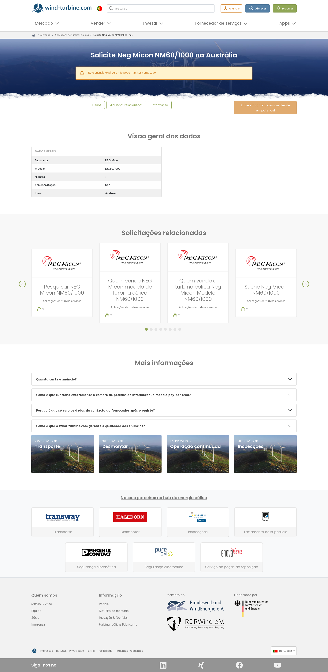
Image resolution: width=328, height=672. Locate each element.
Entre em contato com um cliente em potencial (265, 107)
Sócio (35, 617)
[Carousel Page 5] (165, 329)
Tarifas (90, 650)
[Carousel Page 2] (151, 329)
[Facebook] (239, 665)
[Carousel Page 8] (179, 329)
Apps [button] (284, 23)
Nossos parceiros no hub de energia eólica (164, 498)
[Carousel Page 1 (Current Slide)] (146, 329)
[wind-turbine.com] (33, 35)
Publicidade (105, 650)
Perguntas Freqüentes (129, 650)
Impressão (46, 650)
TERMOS (61, 650)
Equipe (36, 610)
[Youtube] (277, 665)
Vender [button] (98, 23)
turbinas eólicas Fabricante (118, 624)
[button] (99, 8)
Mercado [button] (44, 23)
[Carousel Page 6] (170, 329)
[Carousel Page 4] (160, 329)
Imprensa (38, 624)
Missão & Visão (41, 604)
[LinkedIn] (163, 665)
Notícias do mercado (114, 610)
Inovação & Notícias (113, 617)
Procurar (287, 8)
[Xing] (201, 665)
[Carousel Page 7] (174, 329)
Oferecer (260, 8)
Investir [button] (150, 23)
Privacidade (76, 650)
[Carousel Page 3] (156, 329)
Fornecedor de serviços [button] (218, 23)
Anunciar (234, 8)
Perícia (104, 604)
